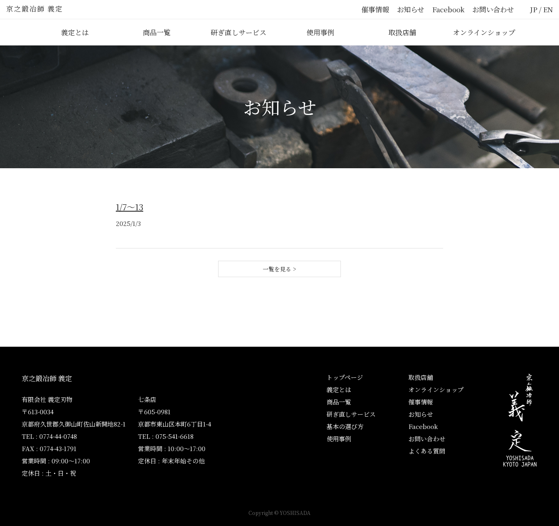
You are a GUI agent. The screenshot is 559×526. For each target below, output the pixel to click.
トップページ (345, 377)
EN (548, 9)
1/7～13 (129, 207)
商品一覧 (157, 32)
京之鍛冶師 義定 (34, 8)
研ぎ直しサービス (238, 32)
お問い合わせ (493, 9)
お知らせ (410, 9)
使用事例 (320, 32)
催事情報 (375, 9)
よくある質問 (426, 451)
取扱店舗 (402, 32)
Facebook (448, 9)
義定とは (75, 32)
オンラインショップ (484, 32)
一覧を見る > (279, 269)
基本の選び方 (345, 426)
